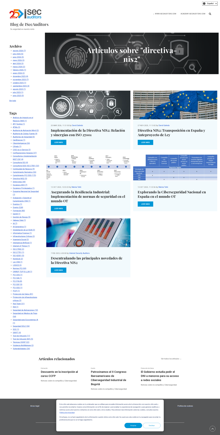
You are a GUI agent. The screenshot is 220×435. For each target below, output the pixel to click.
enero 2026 (19, 73)
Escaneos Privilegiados (23, 188)
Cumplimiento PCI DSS (24, 175)
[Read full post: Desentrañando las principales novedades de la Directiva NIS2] (88, 232)
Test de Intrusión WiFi (23, 339)
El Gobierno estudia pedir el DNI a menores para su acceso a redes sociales (160, 376)
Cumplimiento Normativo (24, 172)
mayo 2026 (18, 60)
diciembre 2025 (20, 76)
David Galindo (77, 125)
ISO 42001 (18, 256)
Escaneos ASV (20, 185)
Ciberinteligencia (21, 143)
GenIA (16, 214)
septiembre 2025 (21, 86)
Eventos (17, 204)
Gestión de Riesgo (21, 217)
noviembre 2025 (21, 79)
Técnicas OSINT (21, 342)
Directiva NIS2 (20, 179)
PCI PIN (17, 281)
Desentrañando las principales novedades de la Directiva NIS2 (86, 260)
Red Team (19, 304)
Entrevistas (19, 182)
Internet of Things (21, 246)
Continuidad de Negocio (24, 169)
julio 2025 (18, 92)
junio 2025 (18, 96)
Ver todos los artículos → (171, 359)
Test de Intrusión (21, 336)
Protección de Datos (23, 294)
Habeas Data (19, 220)
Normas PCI (19, 268)
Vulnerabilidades (21, 349)
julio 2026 (18, 54)
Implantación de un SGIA (24, 230)
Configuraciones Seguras (25, 153)
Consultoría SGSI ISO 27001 (26, 166)
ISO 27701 (18, 252)
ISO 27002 (18, 249)
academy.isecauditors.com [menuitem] (193, 14)
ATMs (16, 127)
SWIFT (17, 333)
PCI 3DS (17, 275)
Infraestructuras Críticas (24, 236)
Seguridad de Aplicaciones (25, 310)
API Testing (19, 124)
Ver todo (12, 101)
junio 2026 (18, 57)
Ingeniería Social (21, 239)
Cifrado (17, 146)
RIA (15, 307)
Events (18, 207)
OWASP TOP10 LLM (22, 272)
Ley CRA (17, 262)
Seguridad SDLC (21, 326)
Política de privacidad (66, 412)
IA (15, 223)
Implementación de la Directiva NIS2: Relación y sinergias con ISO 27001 (88, 132)
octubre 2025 (19, 83)
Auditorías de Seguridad (24, 137)
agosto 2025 (19, 89)
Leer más (58, 142)
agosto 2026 (19, 51)
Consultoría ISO (20, 162)
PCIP (16, 291)
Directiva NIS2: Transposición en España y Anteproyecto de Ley (171, 132)
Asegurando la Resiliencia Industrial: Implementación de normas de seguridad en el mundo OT (88, 196)
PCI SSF (17, 284)
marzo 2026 (19, 67)
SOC (16, 329)
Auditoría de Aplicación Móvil (26, 130)
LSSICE (17, 265)
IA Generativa (19, 227)
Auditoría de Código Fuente (25, 134)
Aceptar (133, 425)
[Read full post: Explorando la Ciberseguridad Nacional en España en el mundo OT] (175, 166)
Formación (19, 211)
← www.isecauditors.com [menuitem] (164, 14)
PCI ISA (17, 278)
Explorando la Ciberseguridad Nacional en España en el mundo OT (172, 194)
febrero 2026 (19, 70)
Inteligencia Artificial (22, 243)
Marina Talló (76, 187)
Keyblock (18, 259)
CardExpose (19, 140)
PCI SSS (17, 288)
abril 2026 (18, 63)
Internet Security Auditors (79, 253)
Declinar (152, 425)
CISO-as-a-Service (22, 150)
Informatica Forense (22, 233)
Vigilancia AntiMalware (23, 345)
